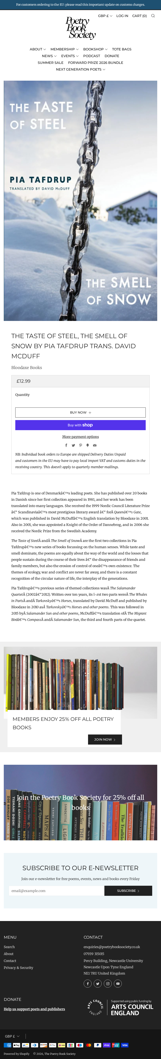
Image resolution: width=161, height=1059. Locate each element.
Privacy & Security (18, 968)
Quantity (22, 395)
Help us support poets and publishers (34, 1009)
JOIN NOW (103, 739)
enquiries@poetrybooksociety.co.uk (112, 947)
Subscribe (126, 891)
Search (9, 947)
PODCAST (91, 56)
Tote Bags (121, 49)
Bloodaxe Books (26, 367)
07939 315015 (94, 954)
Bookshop (93, 49)
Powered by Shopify (16, 1053)
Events (68, 56)
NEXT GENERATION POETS (78, 69)
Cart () (139, 16)
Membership (63, 49)
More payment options (80, 437)
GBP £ (103, 16)
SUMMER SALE (51, 63)
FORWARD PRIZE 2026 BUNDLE (95, 63)
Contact (10, 961)
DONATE (112, 56)
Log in (122, 16)
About (36, 49)
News (47, 56)
